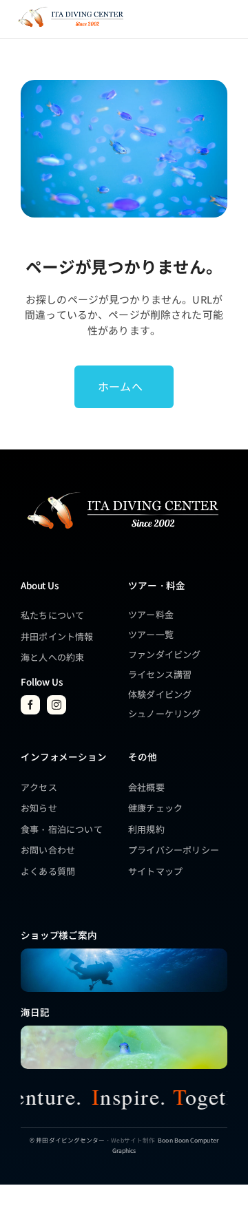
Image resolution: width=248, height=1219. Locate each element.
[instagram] (56, 704)
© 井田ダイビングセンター (67, 1140)
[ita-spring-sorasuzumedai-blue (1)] (124, 1030)
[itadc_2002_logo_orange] (70, 8)
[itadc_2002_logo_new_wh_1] (121, 492)
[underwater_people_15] (124, 953)
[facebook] (30, 704)
